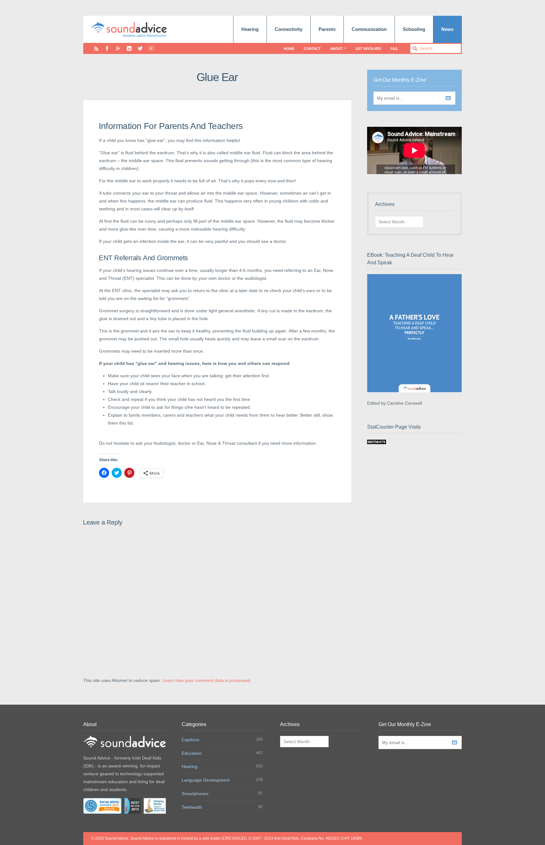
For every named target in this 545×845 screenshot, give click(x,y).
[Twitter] (140, 48)
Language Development (206, 780)
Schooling (414, 29)
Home (289, 48)
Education (192, 753)
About (336, 48)
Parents (327, 29)
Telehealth (192, 807)
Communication (369, 29)
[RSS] (96, 48)
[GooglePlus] (118, 48)
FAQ (394, 48)
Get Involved (368, 48)
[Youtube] (151, 48)
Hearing (250, 29)
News (447, 29)
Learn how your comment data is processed (206, 680)
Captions (190, 739)
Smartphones (195, 793)
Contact (312, 48)
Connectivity (288, 29)
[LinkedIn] (129, 48)
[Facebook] (107, 48)
